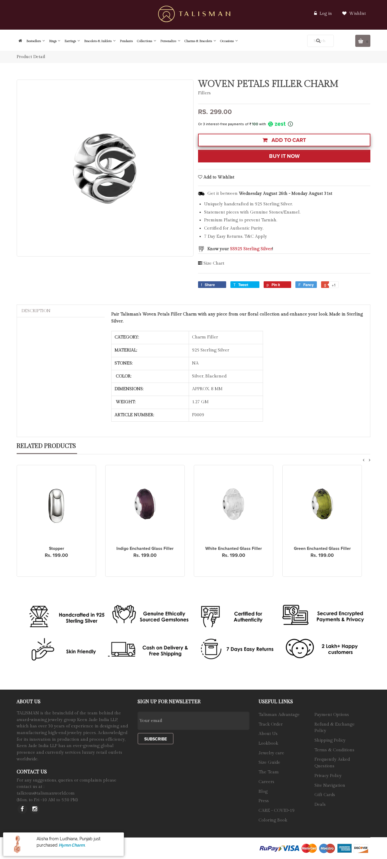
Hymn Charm (72, 844)
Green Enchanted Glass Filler (322, 548)
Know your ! (240, 249)
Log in (326, 13)
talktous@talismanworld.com (46, 793)
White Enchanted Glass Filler (233, 548)
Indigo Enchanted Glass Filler (145, 548)
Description (35, 311)
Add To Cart (288, 140)
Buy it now (284, 156)
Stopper (56, 548)
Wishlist (357, 13)
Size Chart (213, 263)
